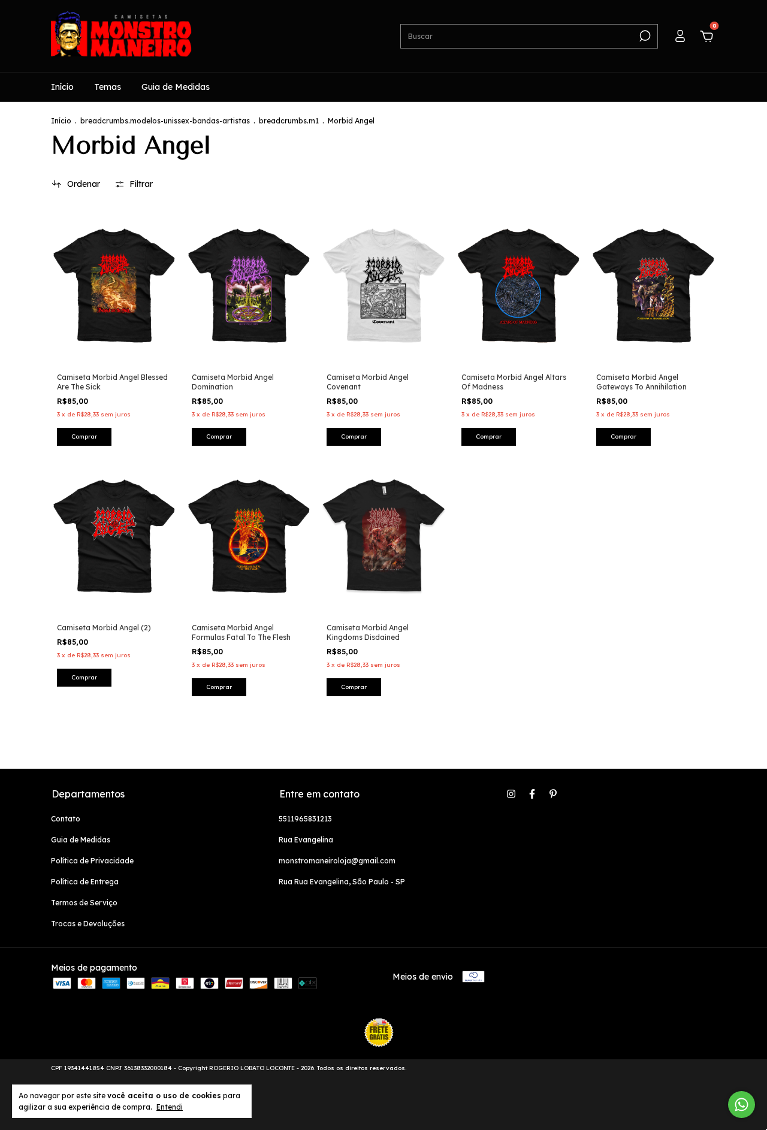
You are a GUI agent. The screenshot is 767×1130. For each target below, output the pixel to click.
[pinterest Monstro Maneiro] (553, 794)
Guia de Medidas (175, 86)
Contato (65, 818)
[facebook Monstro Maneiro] (532, 794)
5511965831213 (305, 818)
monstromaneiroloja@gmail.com (337, 860)
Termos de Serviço (84, 902)
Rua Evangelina (306, 839)
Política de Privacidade (92, 860)
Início (62, 86)
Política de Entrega (85, 881)
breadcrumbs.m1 (289, 120)
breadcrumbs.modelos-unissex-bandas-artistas (165, 120)
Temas (107, 86)
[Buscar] (644, 36)
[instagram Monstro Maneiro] (511, 794)
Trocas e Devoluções (88, 923)
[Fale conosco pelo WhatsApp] (741, 1104)
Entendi (169, 1106)
